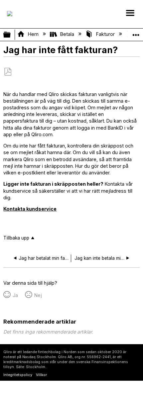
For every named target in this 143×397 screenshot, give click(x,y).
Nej (38, 295)
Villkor (41, 375)
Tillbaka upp (16, 238)
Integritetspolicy (17, 375)
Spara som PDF (7, 72)
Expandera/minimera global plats (136, 33)
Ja (15, 295)
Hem (33, 34)
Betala (67, 34)
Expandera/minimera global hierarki (11, 35)
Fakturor (105, 34)
